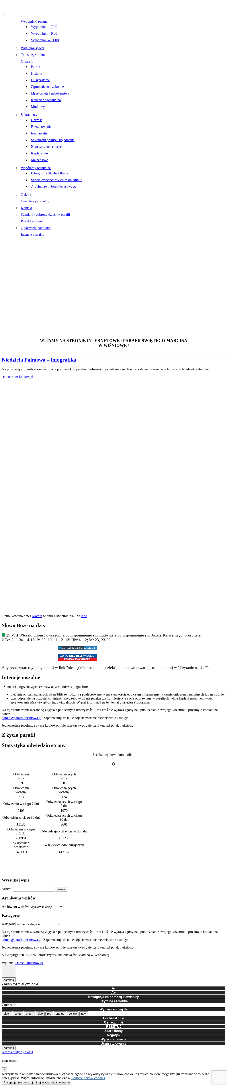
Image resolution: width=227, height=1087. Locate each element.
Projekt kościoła (32, 221)
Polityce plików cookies (88, 1078)
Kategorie (9, 924)
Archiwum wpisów (15, 907)
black (7, 1013)
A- (113, 988)
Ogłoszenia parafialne (36, 228)
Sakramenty (29, 115)
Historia (36, 73)
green (29, 1013)
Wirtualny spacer (32, 48)
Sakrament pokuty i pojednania (52, 140)
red (49, 1013)
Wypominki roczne (34, 21)
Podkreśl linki (113, 1018)
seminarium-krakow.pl (17, 377)
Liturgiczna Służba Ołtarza (49, 173)
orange (60, 1013)
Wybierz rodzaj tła (113, 1009)
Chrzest (36, 120)
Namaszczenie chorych (47, 146)
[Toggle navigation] (3, 13)
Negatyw (113, 1035)
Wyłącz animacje (113, 1039)
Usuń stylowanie (113, 1043)
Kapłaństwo (39, 153)
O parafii (27, 61)
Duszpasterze (40, 80)
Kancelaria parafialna (46, 100)
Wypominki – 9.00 (44, 33)
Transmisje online (33, 55)
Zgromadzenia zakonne (47, 87)
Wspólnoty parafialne (36, 168)
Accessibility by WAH (17, 1052)
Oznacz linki (113, 1022)
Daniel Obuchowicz (29, 963)
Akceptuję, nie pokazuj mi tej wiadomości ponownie (37, 1082)
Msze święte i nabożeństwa (50, 93)
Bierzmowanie (41, 126)
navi (83, 1013)
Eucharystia (39, 133)
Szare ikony (113, 1031)
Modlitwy (38, 107)
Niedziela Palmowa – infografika (39, 360)
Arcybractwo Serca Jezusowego (53, 186)
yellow (73, 1013)
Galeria (26, 194)
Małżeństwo (39, 160)
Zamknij (9, 980)
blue (40, 1013)
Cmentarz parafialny (35, 201)
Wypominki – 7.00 (44, 27)
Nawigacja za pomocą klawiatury (113, 997)
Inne (84, 616)
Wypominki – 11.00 (45, 40)
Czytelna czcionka (114, 1001)
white (18, 1013)
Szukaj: (7, 889)
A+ (113, 992)
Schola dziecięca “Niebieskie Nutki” (56, 180)
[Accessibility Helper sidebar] (9, 971)
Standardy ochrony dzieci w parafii (45, 214)
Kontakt (26, 208)
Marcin (37, 616)
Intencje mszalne (32, 234)
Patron (35, 67)
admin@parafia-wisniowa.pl (21, 718)
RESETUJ (113, 1026)
